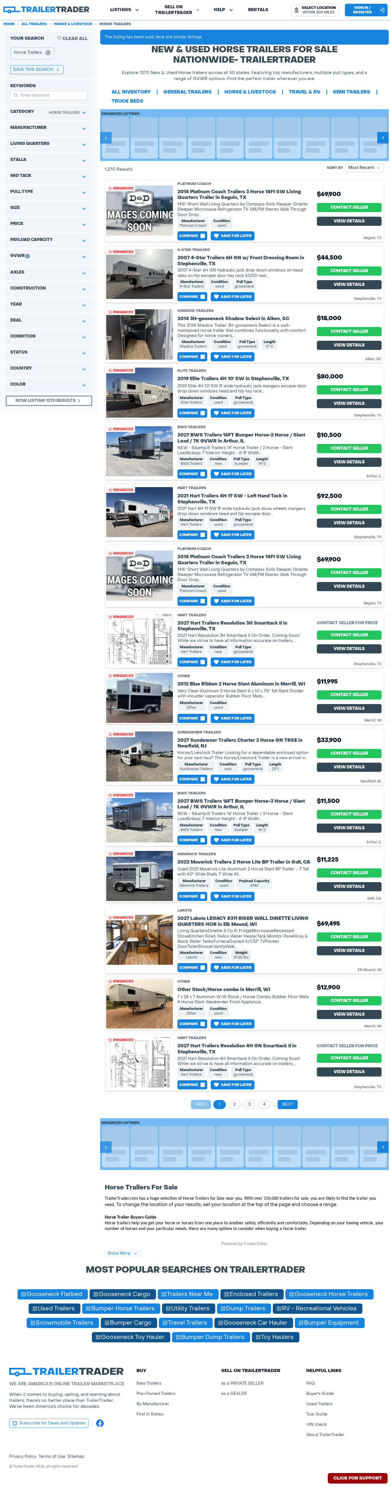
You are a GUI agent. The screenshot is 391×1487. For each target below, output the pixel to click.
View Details (349, 221)
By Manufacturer (153, 1404)
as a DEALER (234, 1393)
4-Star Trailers (193, 250)
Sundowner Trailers (199, 732)
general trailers (187, 92)
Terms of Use (52, 1456)
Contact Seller (349, 207)
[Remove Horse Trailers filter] (48, 53)
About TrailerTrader (325, 1435)
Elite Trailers (191, 370)
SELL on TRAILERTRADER (173, 9)
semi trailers (351, 92)
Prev (201, 1104)
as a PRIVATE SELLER (242, 1383)
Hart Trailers (191, 488)
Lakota (184, 910)
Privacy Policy (22, 1456)
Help (219, 10)
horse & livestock (250, 92)
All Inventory (131, 92)
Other (183, 676)
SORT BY (335, 168)
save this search (33, 69)
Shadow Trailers (195, 310)
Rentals (258, 10)
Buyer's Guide (320, 1393)
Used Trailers (319, 1404)
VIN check (316, 1424)
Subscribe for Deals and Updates (52, 1423)
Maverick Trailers (196, 854)
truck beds (127, 101)
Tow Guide (316, 1414)
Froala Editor (255, 1243)
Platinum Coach (194, 184)
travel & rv (304, 92)
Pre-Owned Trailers (156, 1393)
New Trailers (149, 1383)
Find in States (150, 1414)
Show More (119, 1253)
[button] (315, 10)
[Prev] (106, 137)
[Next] (383, 137)
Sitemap (76, 1456)
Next (287, 1104)
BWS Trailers (191, 427)
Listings (120, 10)
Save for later (236, 236)
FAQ (310, 1383)
